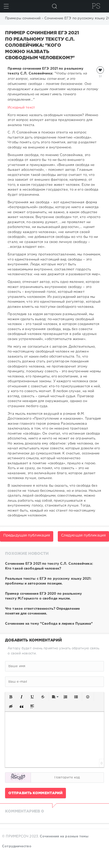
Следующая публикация (83, 535)
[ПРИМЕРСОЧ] (96, 6)
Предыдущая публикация (26, 535)
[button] (11, 697)
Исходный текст (21, 107)
